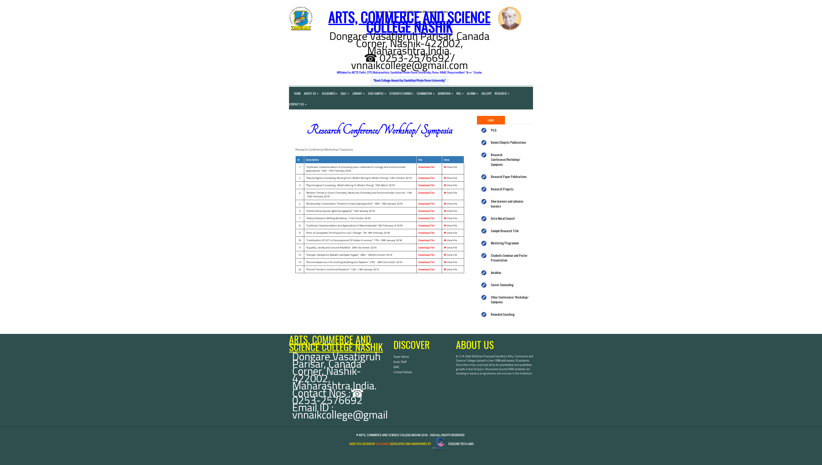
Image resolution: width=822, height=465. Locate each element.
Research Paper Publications (509, 176)
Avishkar (496, 272)
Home (295, 93)
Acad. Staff (400, 362)
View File (451, 167)
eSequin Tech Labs (461, 444)
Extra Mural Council (503, 218)
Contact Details (402, 372)
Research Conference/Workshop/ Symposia (505, 159)
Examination (424, 93)
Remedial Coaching (503, 314)
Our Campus (376, 93)
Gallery (486, 93)
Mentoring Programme (505, 243)
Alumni (471, 93)
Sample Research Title (505, 230)
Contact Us (296, 104)
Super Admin (401, 356)
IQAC (344, 93)
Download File (426, 167)
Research (501, 93)
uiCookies (382, 444)
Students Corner (400, 93)
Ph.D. (494, 130)
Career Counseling (502, 284)
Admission (444, 93)
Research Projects (502, 189)
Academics (328, 93)
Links (491, 120)
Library (357, 93)
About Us (310, 93)
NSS (459, 93)
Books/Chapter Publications (508, 142)
